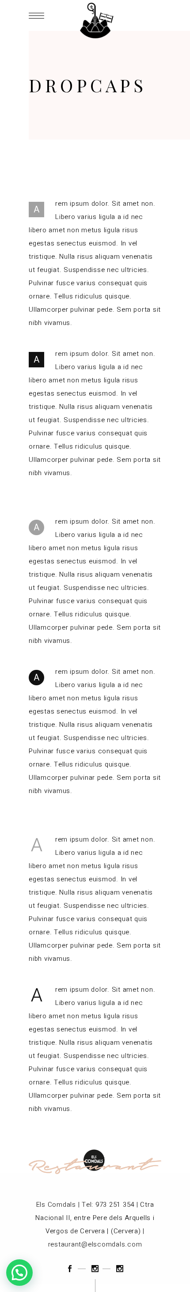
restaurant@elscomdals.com (95, 1244)
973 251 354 (114, 1204)
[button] (19, 1272)
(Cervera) (126, 1231)
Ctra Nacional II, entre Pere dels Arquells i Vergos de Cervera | (94, 1218)
